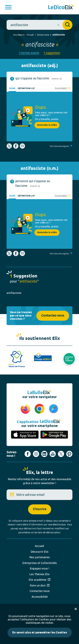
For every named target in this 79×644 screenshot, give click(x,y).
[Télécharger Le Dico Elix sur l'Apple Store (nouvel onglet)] (25, 435)
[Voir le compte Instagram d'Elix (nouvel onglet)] (36, 454)
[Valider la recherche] (67, 25)
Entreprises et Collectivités (39, 563)
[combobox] (39, 25)
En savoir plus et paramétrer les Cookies (39, 633)
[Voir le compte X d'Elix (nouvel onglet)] (61, 454)
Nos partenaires (39, 557)
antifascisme (14, 292)
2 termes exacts (29, 52)
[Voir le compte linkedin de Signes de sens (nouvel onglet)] (44, 454)
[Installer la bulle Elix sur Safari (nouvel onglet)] (53, 409)
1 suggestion (52, 52)
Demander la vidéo (47, 125)
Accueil (30, 34)
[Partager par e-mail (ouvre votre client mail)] (22, 147)
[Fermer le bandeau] (75, 609)
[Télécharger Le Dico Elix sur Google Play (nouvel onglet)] (54, 435)
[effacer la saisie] (58, 24)
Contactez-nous (52, 316)
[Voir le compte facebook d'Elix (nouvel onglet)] (28, 454)
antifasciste (58, 34)
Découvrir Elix (39, 551)
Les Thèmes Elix (39, 574)
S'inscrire (39, 509)
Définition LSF (26, 88)
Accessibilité (40, 596)
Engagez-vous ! (39, 568)
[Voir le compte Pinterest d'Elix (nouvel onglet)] (69, 454)
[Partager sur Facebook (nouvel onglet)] (16, 147)
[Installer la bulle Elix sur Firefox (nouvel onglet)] (26, 409)
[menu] (8, 7)
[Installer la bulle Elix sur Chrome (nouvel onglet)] (40, 409)
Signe (12, 88)
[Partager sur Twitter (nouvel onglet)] (10, 147)
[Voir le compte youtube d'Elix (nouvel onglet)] (53, 454)
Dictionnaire (43, 34)
